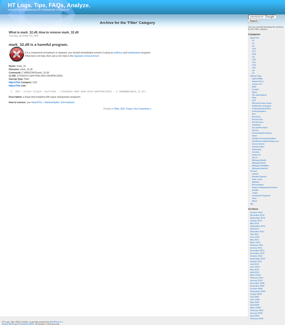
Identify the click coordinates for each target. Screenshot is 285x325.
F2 (253, 40)
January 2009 (256, 313)
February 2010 (256, 278)
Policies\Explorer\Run (261, 108)
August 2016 (256, 221)
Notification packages (261, 106)
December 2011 (257, 231)
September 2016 (257, 218)
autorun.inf (257, 84)
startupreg (256, 149)
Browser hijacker (259, 176)
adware (255, 174)
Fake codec (257, 179)
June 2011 (255, 237)
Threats (253, 171)
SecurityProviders (260, 127)
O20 (254, 59)
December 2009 (257, 283)
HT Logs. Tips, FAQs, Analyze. (49, 5)
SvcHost (255, 152)
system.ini (256, 155)
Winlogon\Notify (259, 160)
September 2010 (257, 259)
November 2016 (257, 215)
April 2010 (254, 272)
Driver (254, 92)
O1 (253, 46)
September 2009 (257, 291)
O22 (254, 65)
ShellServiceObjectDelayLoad (265, 141)
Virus (254, 198)
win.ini (254, 157)
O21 (254, 62)
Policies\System (259, 111)
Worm (254, 201)
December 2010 (257, 250)
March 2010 (255, 275)
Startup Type (256, 76)
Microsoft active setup (261, 103)
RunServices (257, 122)
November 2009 (257, 286)
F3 (253, 43)
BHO (254, 87)
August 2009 (256, 294)
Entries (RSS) (8, 324)
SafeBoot (256, 125)
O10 (254, 49)
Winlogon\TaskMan (260, 166)
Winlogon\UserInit (260, 168)
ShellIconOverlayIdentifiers (264, 138)
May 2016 (254, 223)
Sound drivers (258, 144)
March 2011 (255, 242)
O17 (254, 51)
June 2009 (255, 299)
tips (251, 204)
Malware (255, 182)
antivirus (118, 52)
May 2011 (254, 240)
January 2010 (256, 280)
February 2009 (256, 310)
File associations (259, 95)
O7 (253, 73)
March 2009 (255, 308)
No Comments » (142, 108)
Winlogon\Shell (258, 163)
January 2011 (256, 248)
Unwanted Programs (261, 195)
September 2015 (257, 226)
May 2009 (254, 302)
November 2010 (257, 253)
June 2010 (255, 267)
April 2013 (254, 229)
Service (255, 130)
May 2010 (254, 269)
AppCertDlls (257, 79)
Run (254, 114)
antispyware (134, 52)
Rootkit (255, 190)
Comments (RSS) (26, 324)
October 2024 (256, 212)
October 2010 (256, 256)
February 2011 (256, 245)
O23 (254, 68)
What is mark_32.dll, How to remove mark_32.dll (44, 32)
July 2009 (254, 297)
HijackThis (254, 38)
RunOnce (256, 117)
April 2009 (254, 305)
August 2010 (256, 261)
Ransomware (258, 185)
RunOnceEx (257, 119)
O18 (254, 54)
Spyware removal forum (86, 56)
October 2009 (256, 289)
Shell (254, 136)
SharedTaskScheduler (262, 133)
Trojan (255, 193)
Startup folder (258, 147)
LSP (254, 100)
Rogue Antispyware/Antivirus (264, 187)
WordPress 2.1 (56, 322)
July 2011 (254, 234)
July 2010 (254, 264)
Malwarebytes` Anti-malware (60, 102)
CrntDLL (255, 89)
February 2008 (256, 318)
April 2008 (254, 316)
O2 (253, 57)
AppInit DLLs (258, 81)
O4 (253, 70)
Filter (254, 98)
